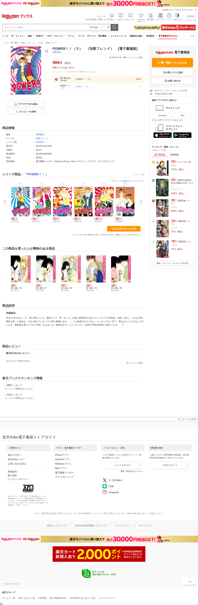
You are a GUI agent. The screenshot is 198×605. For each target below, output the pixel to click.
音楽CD (39, 36)
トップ (5, 36)
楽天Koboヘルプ (16, 459)
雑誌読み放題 (136, 36)
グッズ (81, 36)
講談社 (39, 150)
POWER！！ (42, 142)
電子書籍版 (159, 154)
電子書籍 (14, 43)
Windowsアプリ (63, 463)
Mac (182, 116)
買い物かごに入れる (174, 62)
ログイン (100, 16)
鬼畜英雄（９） (184, 241)
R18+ (193, 36)
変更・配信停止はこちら (131, 471)
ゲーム (71, 36)
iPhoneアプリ (62, 455)
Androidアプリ (62, 459)
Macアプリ (61, 468)
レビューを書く (137, 57)
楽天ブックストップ (57, 525)
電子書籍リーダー (64, 472)
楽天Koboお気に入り (141, 20)
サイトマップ (145, 525)
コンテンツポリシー (18, 479)
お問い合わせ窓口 (17, 463)
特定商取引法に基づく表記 (83, 598)
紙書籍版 (174, 154)
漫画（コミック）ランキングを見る (172, 263)
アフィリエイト (122, 525)
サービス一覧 (190, 20)
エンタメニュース (119, 36)
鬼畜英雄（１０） (180, 222)
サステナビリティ (107, 598)
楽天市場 (190, 16)
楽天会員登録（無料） (95, 19)
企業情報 (42, 598)
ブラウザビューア (64, 477)
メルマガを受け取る (122, 465)
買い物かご (111, 19)
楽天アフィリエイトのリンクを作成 (171, 90)
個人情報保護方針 (58, 598)
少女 (41, 43)
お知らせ (120, 19)
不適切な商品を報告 (164, 94)
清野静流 (57, 52)
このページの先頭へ (189, 419)
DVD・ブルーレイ (55, 36)
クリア (141, 181)
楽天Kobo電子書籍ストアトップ (90, 525)
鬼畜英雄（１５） (180, 202)
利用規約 (12, 471)
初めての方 (178, 19)
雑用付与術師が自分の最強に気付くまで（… (182, 183)
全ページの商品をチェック (125, 181)
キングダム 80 (184, 162)
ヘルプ (169, 19)
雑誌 (30, 36)
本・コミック (17, 36)
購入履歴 (150, 19)
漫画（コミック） (28, 43)
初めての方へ (15, 455)
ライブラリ (160, 19)
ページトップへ (189, 585)
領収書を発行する (170, 465)
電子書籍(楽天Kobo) (168, 36)
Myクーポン (130, 19)
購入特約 (12, 475)
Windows (162, 116)
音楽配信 (150, 36)
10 (101, 219)
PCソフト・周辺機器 (96, 36)
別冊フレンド (51, 43)
